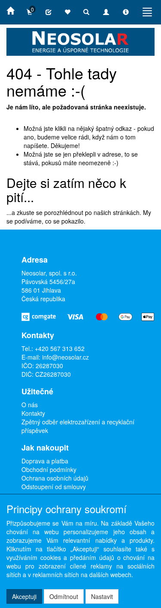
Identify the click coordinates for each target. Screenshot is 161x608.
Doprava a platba (44, 461)
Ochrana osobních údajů (54, 478)
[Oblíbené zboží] (67, 12)
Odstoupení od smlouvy (53, 486)
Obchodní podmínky (48, 469)
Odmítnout (63, 596)
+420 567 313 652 (60, 348)
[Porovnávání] (48, 12)
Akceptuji (24, 596)
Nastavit (102, 596)
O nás (29, 404)
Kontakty (33, 413)
